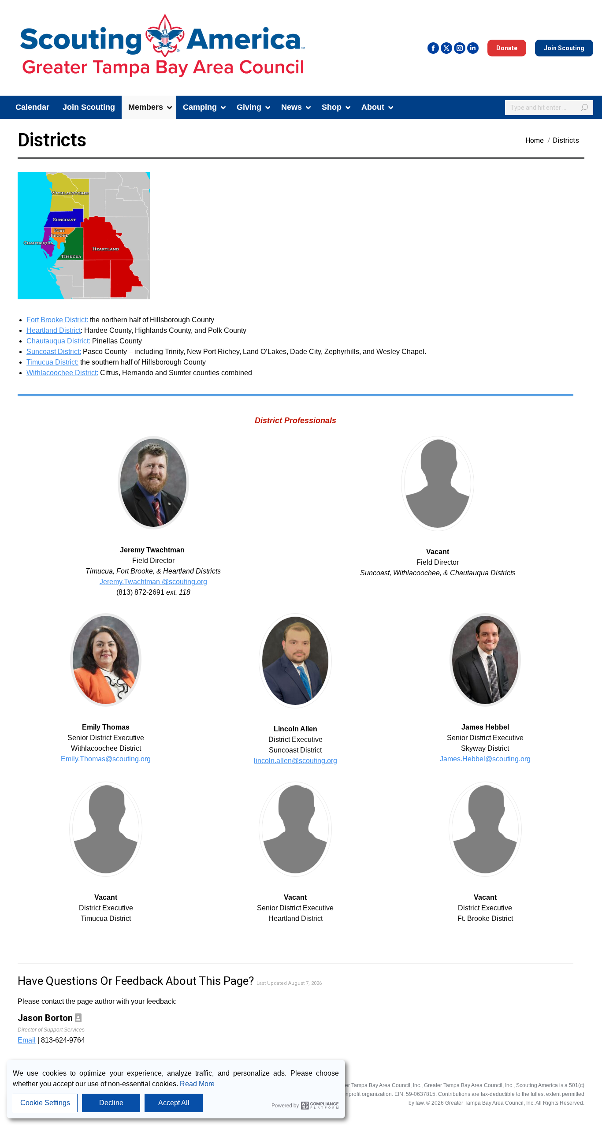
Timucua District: (52, 362)
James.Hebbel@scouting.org (485, 759)
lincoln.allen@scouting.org (295, 760)
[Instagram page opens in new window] (459, 48)
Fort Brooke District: (57, 320)
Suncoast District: (53, 351)
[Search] (584, 107)
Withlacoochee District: (62, 372)
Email (27, 1040)
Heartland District (53, 330)
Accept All (174, 1102)
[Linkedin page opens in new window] (473, 48)
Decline (111, 1102)
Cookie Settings (45, 1102)
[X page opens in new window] (446, 48)
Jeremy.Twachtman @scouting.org (153, 581)
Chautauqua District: (58, 341)
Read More (197, 1084)
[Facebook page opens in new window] (433, 48)
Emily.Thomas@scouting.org (106, 759)
